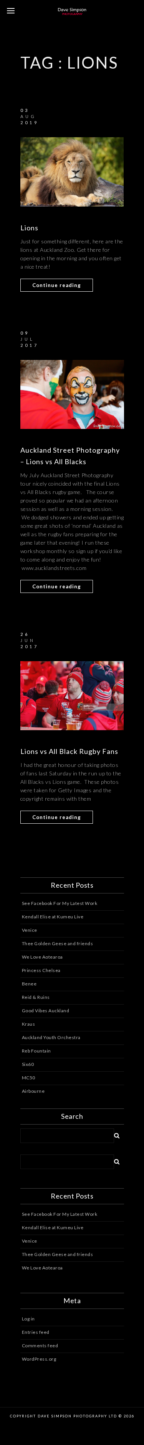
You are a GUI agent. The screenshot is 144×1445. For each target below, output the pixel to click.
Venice (29, 930)
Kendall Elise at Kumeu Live (53, 917)
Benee (29, 984)
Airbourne (33, 1091)
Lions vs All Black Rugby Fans (69, 751)
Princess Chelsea (41, 970)
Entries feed (36, 1332)
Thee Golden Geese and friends (57, 943)
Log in (28, 1319)
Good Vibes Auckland (46, 1010)
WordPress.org (39, 1359)
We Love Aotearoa (42, 957)
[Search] (114, 1134)
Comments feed (40, 1345)
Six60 (28, 1064)
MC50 (28, 1077)
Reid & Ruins (36, 997)
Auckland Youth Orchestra (51, 1037)
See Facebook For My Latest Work (60, 903)
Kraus (28, 1024)
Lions (29, 227)
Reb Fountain (36, 1051)
